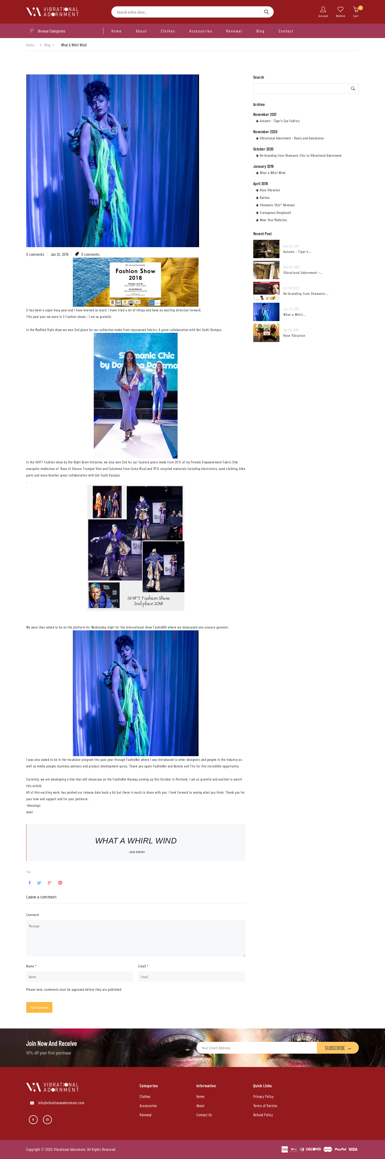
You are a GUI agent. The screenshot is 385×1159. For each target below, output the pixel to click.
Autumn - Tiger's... (297, 252)
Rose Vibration (270, 190)
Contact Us (204, 1114)
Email (143, 966)
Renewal (234, 30)
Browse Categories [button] (51, 30)
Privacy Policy (263, 1096)
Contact (286, 30)
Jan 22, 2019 (60, 254)
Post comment (39, 1007)
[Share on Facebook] (30, 882)
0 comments (35, 254)
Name (31, 966)
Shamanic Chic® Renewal (277, 205)
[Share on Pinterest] (60, 882)
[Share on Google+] (50, 882)
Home (116, 30)
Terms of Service (265, 1105)
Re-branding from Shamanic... (306, 293)
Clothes (168, 30)
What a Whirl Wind (272, 172)
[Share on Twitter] (39, 882)
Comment (32, 914)
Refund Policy (263, 1114)
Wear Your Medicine (273, 220)
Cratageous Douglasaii (275, 212)
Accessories (200, 30)
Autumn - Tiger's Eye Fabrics (280, 120)
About (141, 30)
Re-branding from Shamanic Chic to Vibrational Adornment (301, 155)
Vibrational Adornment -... (303, 272)
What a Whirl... (294, 314)
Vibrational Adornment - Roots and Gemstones (292, 138)
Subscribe (335, 1047)
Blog (260, 30)
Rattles (265, 197)
